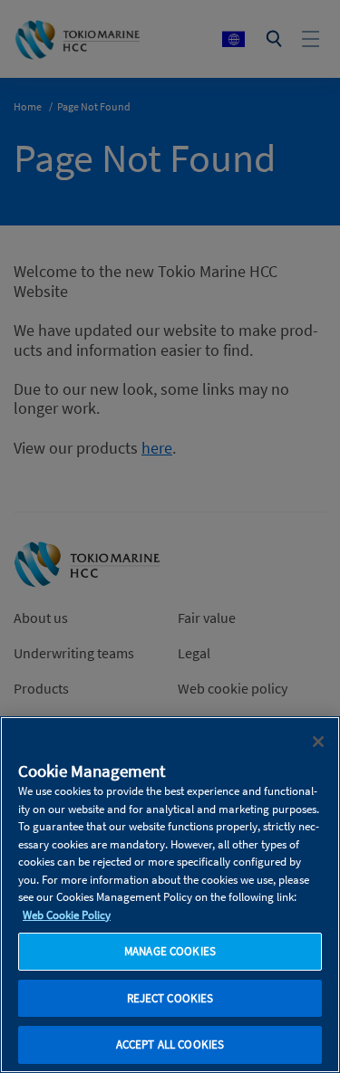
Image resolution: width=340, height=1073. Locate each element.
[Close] (318, 742)
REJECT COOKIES (170, 998)
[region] (170, 894)
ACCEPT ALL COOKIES (170, 1044)
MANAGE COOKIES (170, 951)
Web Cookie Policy (67, 915)
